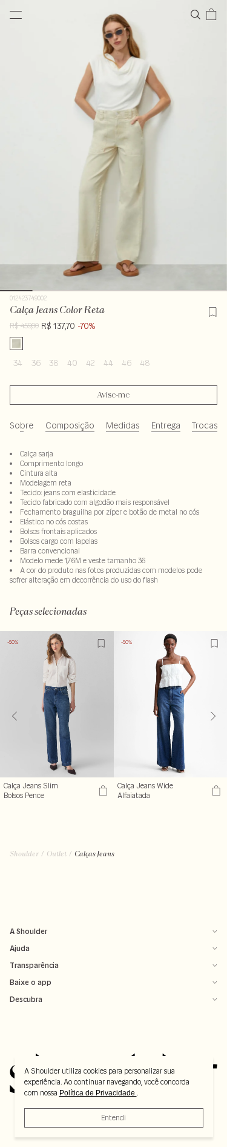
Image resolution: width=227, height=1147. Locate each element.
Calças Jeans (94, 853)
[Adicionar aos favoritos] (212, 310)
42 (90, 362)
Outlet (57, 853)
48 (145, 362)
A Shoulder (28, 931)
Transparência (34, 965)
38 (54, 362)
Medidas (122, 425)
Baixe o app (30, 982)
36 (36, 362)
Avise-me (113, 395)
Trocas (204, 425)
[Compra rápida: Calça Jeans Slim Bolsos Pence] (101, 790)
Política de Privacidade (98, 1093)
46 (126, 362)
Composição (69, 425)
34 (17, 362)
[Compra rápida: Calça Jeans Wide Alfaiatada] (214, 790)
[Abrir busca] (198, 14)
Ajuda (20, 948)
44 (108, 362)
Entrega (165, 425)
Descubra (26, 999)
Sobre (21, 425)
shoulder (24, 853)
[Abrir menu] (16, 15)
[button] (213, 716)
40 (72, 362)
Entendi (113, 1117)
